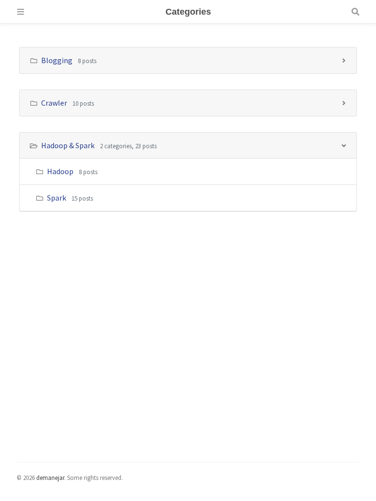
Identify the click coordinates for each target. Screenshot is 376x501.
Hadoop (60, 171)
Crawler (55, 103)
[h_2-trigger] (344, 145)
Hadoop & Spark (68, 145)
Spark (56, 198)
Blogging (57, 60)
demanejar (50, 477)
